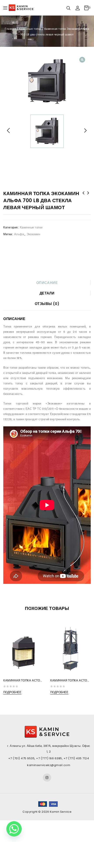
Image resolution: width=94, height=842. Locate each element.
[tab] (47, 283)
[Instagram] (47, 778)
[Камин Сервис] (21, 7)
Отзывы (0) (47, 303)
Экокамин (33, 234)
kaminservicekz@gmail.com (48, 765)
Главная (10, 29)
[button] (82, 60)
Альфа (19, 234)
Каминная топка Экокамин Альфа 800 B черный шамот (88, 198)
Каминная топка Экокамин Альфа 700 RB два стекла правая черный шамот (83, 198)
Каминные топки (30, 29)
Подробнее (12, 692)
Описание (47, 282)
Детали (47, 293)
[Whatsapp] (14, 829)
